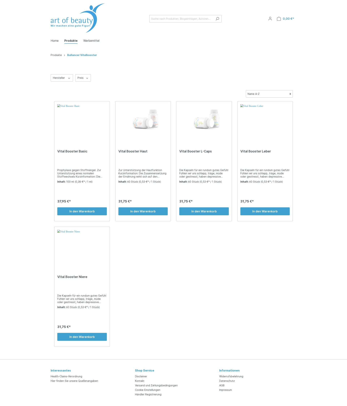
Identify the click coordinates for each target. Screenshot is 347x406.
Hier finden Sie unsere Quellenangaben (74, 380)
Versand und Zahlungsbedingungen (156, 385)
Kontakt (139, 380)
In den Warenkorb (82, 211)
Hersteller (59, 77)
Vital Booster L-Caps (195, 151)
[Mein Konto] (270, 18)
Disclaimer (141, 376)
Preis (81, 77)
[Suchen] (217, 18)
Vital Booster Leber (255, 151)
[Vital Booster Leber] (265, 122)
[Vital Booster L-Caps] (204, 122)
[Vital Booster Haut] (143, 122)
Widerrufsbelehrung (231, 376)
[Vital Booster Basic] (82, 122)
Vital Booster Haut (132, 151)
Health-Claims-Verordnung (66, 376)
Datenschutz (227, 380)
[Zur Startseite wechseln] (78, 18)
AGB (221, 385)
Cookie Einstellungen (147, 389)
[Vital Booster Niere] (82, 248)
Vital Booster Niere (72, 277)
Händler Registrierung (148, 394)
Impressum (225, 389)
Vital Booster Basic (72, 151)
